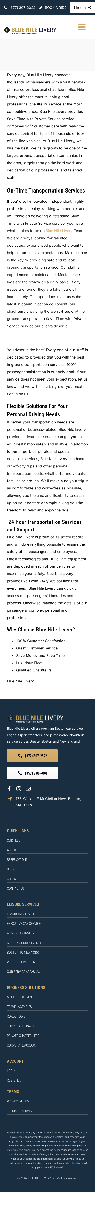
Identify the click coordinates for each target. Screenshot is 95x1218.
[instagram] (18, 788)
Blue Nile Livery (59, 230)
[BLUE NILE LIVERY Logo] (29, 28)
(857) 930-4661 (56, 1167)
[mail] (28, 788)
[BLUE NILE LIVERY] (35, 716)
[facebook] (9, 788)
